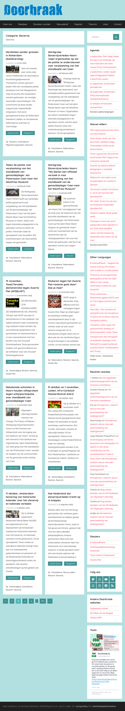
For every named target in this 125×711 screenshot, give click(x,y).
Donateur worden (42, 24)
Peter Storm (96, 458)
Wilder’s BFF (96, 617)
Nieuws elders (69, 572)
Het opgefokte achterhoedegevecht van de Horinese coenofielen (103, 381)
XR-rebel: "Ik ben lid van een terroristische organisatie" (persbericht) (103, 205)
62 (43, 601)
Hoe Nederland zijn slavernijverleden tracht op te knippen (64, 497)
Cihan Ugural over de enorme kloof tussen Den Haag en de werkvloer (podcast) (104, 157)
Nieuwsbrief (62, 24)
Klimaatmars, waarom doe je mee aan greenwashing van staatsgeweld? (103, 481)
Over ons (7, 24)
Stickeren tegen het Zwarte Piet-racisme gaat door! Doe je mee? (64, 284)
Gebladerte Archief (99, 608)
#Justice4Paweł (97, 542)
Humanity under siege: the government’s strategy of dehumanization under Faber (104, 328)
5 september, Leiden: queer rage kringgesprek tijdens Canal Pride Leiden (103, 75)
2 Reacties (28, 249)
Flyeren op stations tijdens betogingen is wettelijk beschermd (102, 169)
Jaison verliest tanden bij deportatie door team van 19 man (103, 237)
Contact (118, 24)
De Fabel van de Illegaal (101, 613)
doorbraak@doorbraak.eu (104, 706)
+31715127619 (81, 706)
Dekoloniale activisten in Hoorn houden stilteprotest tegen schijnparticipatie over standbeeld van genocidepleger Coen (22, 394)
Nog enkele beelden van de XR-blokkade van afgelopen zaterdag (104, 493)
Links (105, 24)
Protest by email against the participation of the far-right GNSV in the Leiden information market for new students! (103, 282)
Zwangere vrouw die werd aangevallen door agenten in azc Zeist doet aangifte (104, 225)
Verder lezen (13, 133)
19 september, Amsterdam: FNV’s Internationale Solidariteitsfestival (102, 95)
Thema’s (93, 24)
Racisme (51, 152)
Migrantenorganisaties (15, 145)
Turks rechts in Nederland (102, 555)
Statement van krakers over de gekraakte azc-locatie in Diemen (103, 181)
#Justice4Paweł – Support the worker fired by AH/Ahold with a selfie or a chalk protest (104, 267)
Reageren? (28, 133)
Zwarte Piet (10, 374)
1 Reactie (69, 256)
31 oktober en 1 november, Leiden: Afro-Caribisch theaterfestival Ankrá (63, 390)
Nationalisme (68, 148)
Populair (78, 24)
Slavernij (28, 145)
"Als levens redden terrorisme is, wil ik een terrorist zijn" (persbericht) (104, 193)
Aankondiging (15, 371)
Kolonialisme (23, 142)
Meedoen (22, 24)
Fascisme (13, 142)
